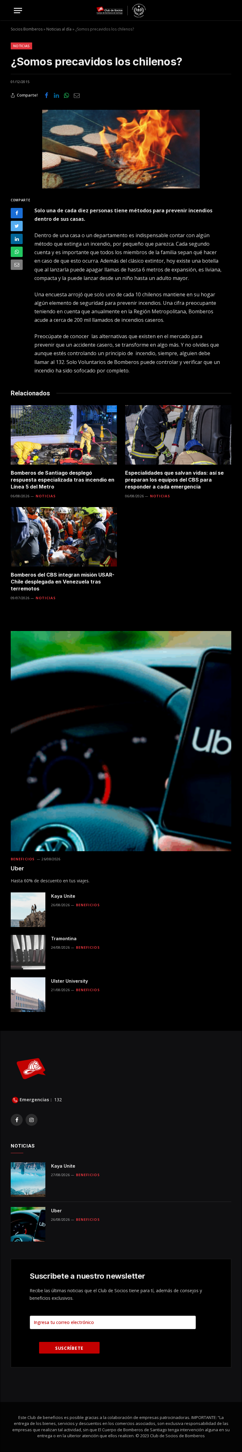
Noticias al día (59, 29)
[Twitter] (17, 226)
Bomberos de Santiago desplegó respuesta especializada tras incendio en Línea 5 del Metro (62, 480)
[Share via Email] (76, 95)
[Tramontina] (28, 952)
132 (57, 1100)
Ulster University (69, 981)
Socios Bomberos (27, 29)
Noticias (21, 45)
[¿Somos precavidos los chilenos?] (121, 149)
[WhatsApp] (17, 252)
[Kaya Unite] (28, 909)
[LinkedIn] (17, 239)
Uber (17, 868)
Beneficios (23, 859)
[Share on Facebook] (46, 95)
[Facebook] (17, 213)
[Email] (17, 265)
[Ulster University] (28, 994)
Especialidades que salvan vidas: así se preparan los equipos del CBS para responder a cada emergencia (174, 480)
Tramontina (64, 938)
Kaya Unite (63, 896)
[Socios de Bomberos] (121, 10)
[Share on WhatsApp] (66, 95)
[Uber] (121, 741)
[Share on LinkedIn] (56, 95)
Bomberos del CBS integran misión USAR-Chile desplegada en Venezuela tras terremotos (62, 582)
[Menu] (18, 10)
